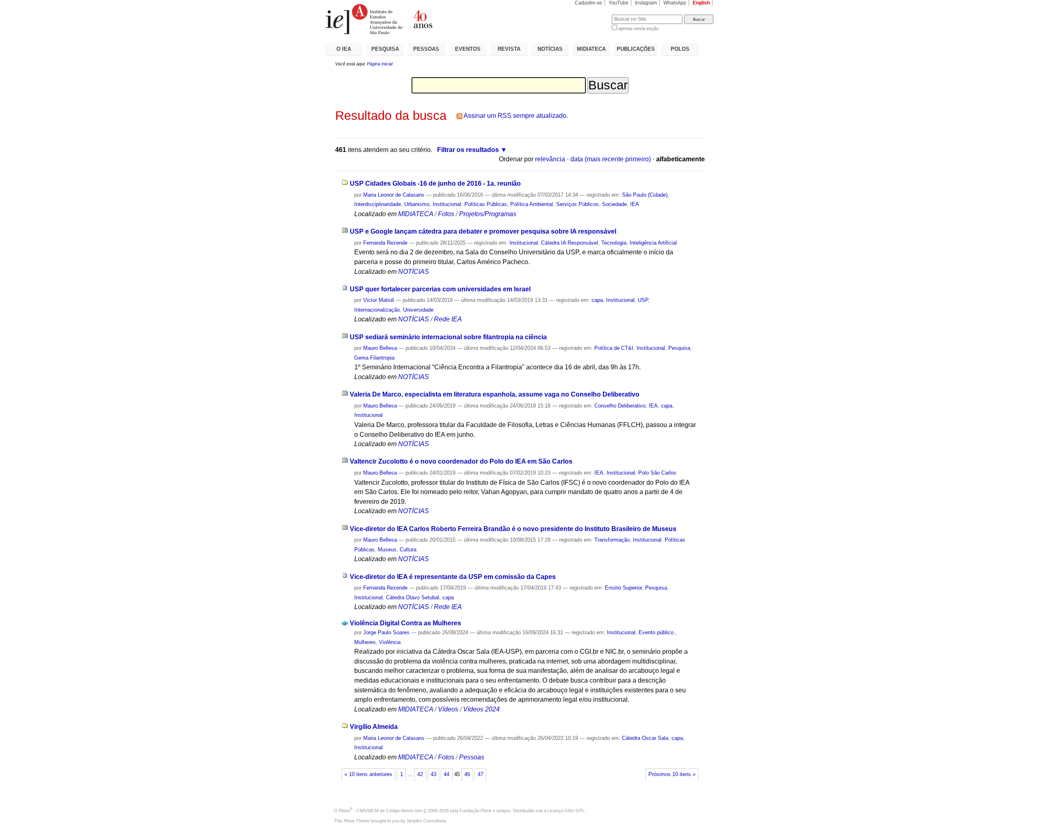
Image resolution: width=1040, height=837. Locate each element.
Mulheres (365, 642)
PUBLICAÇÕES (636, 49)
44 (446, 774)
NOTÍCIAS (550, 49)
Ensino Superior (623, 588)
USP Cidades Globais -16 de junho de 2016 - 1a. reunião (435, 183)
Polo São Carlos (657, 473)
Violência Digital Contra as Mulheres (405, 623)
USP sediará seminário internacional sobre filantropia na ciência (448, 337)
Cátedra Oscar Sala (645, 738)
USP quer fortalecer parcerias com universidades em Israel (440, 289)
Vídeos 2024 (481, 709)
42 (420, 774)
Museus (387, 549)
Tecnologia (613, 243)
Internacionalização (377, 310)
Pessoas (471, 757)
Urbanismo (416, 204)
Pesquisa (679, 348)
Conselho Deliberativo (620, 406)
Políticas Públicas (485, 204)
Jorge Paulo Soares (386, 632)
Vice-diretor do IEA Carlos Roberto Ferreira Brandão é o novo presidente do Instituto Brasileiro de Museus (513, 528)
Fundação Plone (475, 810)
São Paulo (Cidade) (644, 195)
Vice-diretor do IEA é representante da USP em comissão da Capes (453, 576)
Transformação (612, 540)
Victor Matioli (378, 300)
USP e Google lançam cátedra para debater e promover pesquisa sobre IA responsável (483, 231)
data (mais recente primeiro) (610, 159)
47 (480, 774)
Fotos (446, 213)
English (701, 3)
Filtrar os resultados (468, 149)
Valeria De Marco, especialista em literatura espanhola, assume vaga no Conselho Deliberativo (494, 394)
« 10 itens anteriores (368, 774)
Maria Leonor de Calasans (394, 195)
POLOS (680, 49)
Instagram (646, 3)
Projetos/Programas (487, 213)
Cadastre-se (588, 3)
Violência (390, 642)
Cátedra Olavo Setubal (412, 597)
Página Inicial (379, 63)
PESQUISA (385, 49)
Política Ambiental (531, 204)
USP (643, 300)
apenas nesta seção (638, 28)
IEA (634, 204)
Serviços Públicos (577, 204)
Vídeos (448, 709)
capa (597, 300)
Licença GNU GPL (566, 810)
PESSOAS (426, 49)
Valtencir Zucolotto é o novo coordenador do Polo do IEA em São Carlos (461, 461)
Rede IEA (448, 319)
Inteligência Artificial (653, 243)
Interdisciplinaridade (377, 204)
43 (433, 774)
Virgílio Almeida (374, 726)
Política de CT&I (613, 348)
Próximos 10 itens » (672, 774)
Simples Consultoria (426, 820)
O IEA (343, 49)
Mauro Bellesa (380, 348)
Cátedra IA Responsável (569, 243)
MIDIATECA (591, 49)
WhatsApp (674, 3)
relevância (550, 159)
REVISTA (509, 49)
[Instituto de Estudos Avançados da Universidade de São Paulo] (422, 19)
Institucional (447, 204)
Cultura (408, 549)
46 (467, 774)
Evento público (657, 632)
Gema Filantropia (374, 358)
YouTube (618, 3)
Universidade (418, 310)
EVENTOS (468, 49)
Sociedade (614, 204)
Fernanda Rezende (385, 243)
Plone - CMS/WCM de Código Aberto (376, 810)
